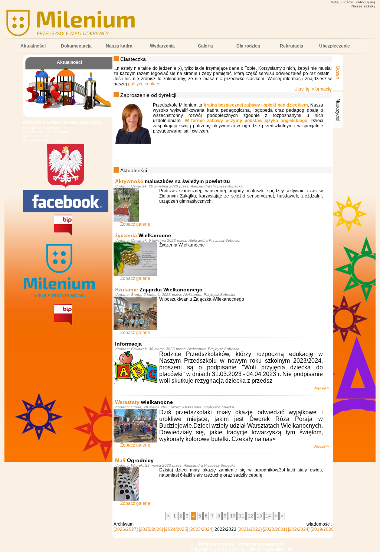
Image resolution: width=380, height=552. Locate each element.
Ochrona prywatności (261, 544)
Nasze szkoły (363, 6)
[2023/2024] (201, 529)
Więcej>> (321, 388)
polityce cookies (144, 83)
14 (268, 516)
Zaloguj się (366, 2)
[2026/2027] (126, 529)
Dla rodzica (248, 46)
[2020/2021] (275, 529)
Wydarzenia (162, 46)
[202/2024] (298, 529)
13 (259, 516)
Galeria (205, 46)
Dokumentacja (76, 46)
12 (250, 516)
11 (241, 516)
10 (232, 516)
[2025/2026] (151, 529)
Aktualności (33, 46)
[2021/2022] (250, 529)
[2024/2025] (176, 529)
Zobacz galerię (135, 224)
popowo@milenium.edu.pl (45, 140)
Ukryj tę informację (313, 89)
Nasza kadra (119, 46)
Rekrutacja (291, 46)
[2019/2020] (323, 529)
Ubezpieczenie (334, 46)
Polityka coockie (216, 544)
